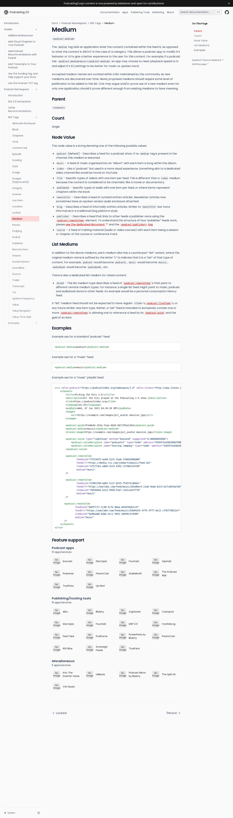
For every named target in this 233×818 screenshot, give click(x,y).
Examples (13, 323)
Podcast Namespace (16, 89)
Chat (15, 141)
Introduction (11, 23)
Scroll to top (198, 68)
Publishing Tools (140, 12)
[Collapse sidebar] (38, 813)
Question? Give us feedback (206, 60)
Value (15, 304)
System (11, 812)
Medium (17, 218)
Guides (8, 29)
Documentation (110, 12)
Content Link (19, 148)
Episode (16, 154)
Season (16, 255)
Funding (17, 160)
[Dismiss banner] (229, 3)
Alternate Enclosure (23, 123)
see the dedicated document (85, 224)
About (170, 12)
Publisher (17, 243)
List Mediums (201, 45)
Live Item (17, 200)
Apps (125, 12)
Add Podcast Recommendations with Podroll (22, 54)
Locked (16, 212)
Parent (198, 31)
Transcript (18, 286)
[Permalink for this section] (68, 99)
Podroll (16, 237)
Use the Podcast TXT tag (23, 83)
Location (17, 206)
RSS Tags (13, 117)
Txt (14, 292)
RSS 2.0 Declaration (19, 101)
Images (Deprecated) (20, 180)
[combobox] (200, 12)
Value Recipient (21, 310)
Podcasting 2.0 (19, 12)
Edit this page (199, 64)
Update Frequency (23, 298)
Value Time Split (21, 317)
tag (137, 224)
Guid (15, 166)
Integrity (17, 188)
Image (16, 172)
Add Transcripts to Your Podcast (22, 65)
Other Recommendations (19, 109)
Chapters (17, 135)
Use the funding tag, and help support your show (23, 75)
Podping (17, 231)
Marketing (158, 12)
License (16, 194)
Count (198, 35)
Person (16, 225)
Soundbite (18, 268)
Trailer (16, 280)
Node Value (201, 40)
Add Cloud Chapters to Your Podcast (21, 43)
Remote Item (20, 249)
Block (15, 129)
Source (16, 274)
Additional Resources (20, 35)
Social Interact (21, 261)
